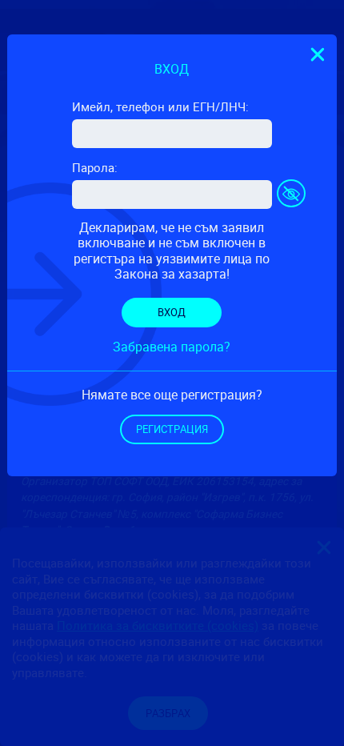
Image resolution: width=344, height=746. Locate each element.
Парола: (95, 167)
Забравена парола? (171, 347)
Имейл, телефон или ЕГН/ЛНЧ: (160, 106)
